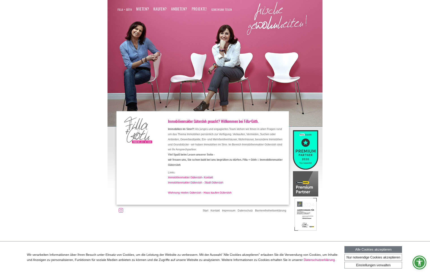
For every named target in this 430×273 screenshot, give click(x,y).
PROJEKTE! (199, 9)
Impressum (228, 210)
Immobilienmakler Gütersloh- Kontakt (190, 177)
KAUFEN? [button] (160, 9)
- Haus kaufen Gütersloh (216, 192)
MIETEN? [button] (142, 9)
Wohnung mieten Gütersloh (184, 192)
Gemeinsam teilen (221, 9)
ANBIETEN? (179, 9)
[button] (419, 262)
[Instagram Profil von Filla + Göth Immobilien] (121, 211)
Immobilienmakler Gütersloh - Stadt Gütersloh (195, 182)
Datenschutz (245, 210)
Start (205, 210)
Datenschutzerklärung (319, 260)
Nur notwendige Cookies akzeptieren (373, 257)
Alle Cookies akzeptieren (373, 249)
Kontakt (215, 210)
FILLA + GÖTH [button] (125, 9)
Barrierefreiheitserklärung (270, 210)
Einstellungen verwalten (373, 265)
